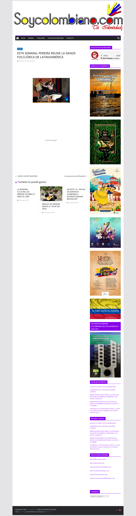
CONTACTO (70, 38)
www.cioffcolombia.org (97, 463)
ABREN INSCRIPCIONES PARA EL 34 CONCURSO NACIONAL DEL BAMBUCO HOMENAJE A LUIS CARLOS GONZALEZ (104, 397)
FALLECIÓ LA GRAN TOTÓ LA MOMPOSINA (103, 387)
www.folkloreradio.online (97, 459)
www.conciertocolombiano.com (99, 471)
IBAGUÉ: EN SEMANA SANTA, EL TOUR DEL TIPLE (51, 206)
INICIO (23, 38)
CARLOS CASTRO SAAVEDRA (27, 176)
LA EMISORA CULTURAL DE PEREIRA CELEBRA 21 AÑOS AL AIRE (26, 193)
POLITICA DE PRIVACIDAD (56, 38)
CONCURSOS (41, 38)
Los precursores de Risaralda (74, 176)
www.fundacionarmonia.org (98, 474)
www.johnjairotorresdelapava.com (100, 467)
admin (33, 61)
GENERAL (31, 38)
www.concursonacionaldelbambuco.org (102, 478)
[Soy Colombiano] (17, 38)
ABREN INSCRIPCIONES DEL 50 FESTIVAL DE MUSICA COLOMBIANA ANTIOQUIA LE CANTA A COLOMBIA (104, 403)
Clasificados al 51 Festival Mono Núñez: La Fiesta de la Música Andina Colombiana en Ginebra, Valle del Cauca (105, 410)
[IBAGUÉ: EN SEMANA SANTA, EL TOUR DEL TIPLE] (51, 188)
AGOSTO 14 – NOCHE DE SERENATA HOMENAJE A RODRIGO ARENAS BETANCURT (76, 194)
